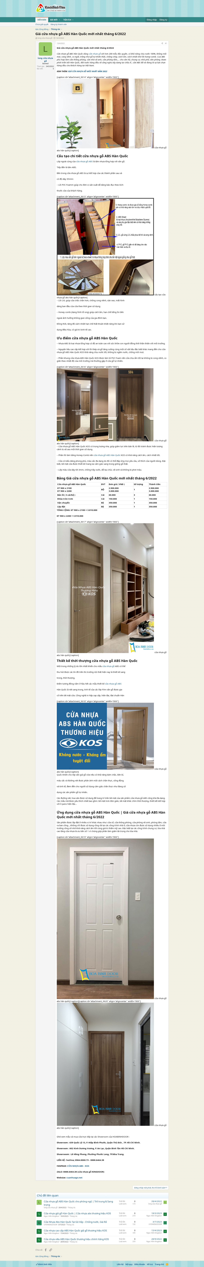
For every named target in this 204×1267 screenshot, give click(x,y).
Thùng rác (71, 1207)
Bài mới (53, 20)
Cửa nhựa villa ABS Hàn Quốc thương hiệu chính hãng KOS (76, 1239)
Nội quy (128, 1264)
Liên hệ (120, 1264)
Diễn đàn (41, 20)
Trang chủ (159, 1264)
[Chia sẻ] (162, 43)
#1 (166, 43)
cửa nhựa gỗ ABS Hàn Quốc (107, 455)
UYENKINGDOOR (50, 1224)
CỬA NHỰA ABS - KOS (78, 1165)
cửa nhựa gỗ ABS (84, 161)
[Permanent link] (129, 156)
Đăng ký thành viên (59, 24)
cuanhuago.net (74, 1177)
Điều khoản (139, 1264)
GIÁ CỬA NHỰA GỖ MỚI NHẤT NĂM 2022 (87, 71)
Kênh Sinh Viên (45, 1264)
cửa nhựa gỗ (95, 53)
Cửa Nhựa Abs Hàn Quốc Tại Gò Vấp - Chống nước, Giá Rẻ (75, 1221)
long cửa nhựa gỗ (45, 38)
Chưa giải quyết (41, 24)
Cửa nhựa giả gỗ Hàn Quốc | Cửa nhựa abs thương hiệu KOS (77, 1213)
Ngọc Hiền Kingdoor (51, 1216)
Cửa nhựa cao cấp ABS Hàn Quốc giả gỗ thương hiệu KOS (75, 1230)
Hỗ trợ (150, 1264)
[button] (59, 20)
